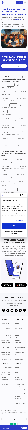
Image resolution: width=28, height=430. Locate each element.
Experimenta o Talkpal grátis (13, 66)
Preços (16, 374)
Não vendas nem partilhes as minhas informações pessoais (20, 401)
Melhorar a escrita (19, 359)
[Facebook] (16, 310)
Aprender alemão (5, 333)
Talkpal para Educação (6, 367)
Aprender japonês (5, 352)
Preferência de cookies (20, 384)
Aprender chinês (5, 347)
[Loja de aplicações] (7, 285)
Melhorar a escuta (19, 349)
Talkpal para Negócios (6, 370)
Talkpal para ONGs (5, 374)
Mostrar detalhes (18, 220)
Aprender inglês (5, 323)
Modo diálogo (18, 345)
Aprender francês (5, 328)
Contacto (17, 377)
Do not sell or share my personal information (14, 232)
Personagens (18, 330)
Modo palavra (18, 342)
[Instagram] (3, 310)
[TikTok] (7, 310)
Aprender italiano (5, 330)
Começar (19, 2)
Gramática (17, 323)
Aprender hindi (4, 349)
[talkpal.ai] (2, 2)
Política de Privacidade (20, 382)
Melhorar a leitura (19, 357)
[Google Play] (21, 285)
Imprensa (17, 372)
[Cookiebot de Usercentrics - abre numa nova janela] (20, 195)
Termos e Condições (19, 386)
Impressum (17, 405)
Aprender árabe (5, 345)
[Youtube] (11, 310)
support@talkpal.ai (13, 305)
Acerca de (17, 367)
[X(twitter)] (24, 310)
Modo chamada (18, 338)
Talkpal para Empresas (6, 372)
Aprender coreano (5, 354)
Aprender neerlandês (6, 338)
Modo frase (17, 340)
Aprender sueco (5, 340)
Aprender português (6, 357)
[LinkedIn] (20, 310)
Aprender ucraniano (6, 335)
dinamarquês (18, 19)
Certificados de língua (20, 347)
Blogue (16, 370)
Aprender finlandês (5, 342)
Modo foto (17, 335)
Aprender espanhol (5, 326)
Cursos (16, 326)
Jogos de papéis (18, 328)
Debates (17, 333)
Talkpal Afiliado (5, 384)
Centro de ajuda (18, 379)
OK (14, 225)
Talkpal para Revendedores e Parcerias (5, 379)
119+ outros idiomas (6, 359)
